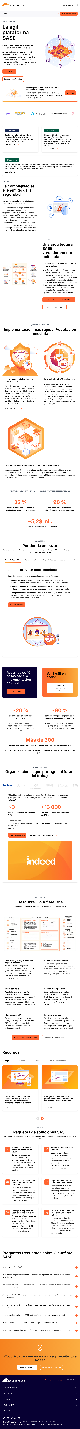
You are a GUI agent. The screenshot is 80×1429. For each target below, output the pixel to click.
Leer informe (10, 144)
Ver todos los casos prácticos (41, 835)
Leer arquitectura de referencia (59, 300)
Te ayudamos (9, 71)
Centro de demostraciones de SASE (60, 687)
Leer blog (70, 93)
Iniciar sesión (68, 5)
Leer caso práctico (17, 835)
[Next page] (42, 1118)
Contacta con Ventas (69, 14)
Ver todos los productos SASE (25, 1038)
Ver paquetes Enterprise (51, 1367)
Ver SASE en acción (54, 307)
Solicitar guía (16, 691)
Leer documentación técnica (55, 1038)
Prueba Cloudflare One (13, 79)
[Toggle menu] (77, 5)
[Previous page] (37, 1118)
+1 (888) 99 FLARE (70, 1380)
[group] (20, 1088)
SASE (61, 273)
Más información (11, 408)
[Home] (14, 5)
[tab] (13, 561)
